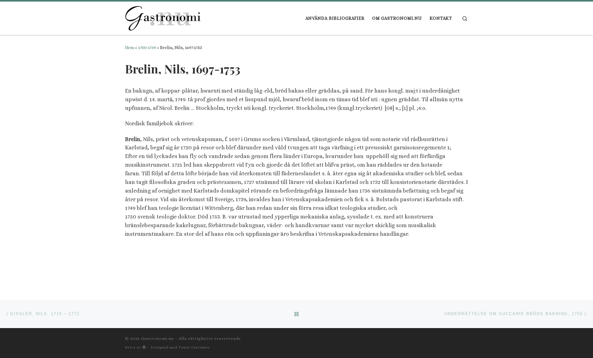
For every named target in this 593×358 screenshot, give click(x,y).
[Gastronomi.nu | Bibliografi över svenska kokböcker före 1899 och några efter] (163, 16)
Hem (129, 47)
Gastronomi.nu (157, 338)
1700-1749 (147, 47)
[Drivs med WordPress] (144, 347)
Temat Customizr (194, 347)
